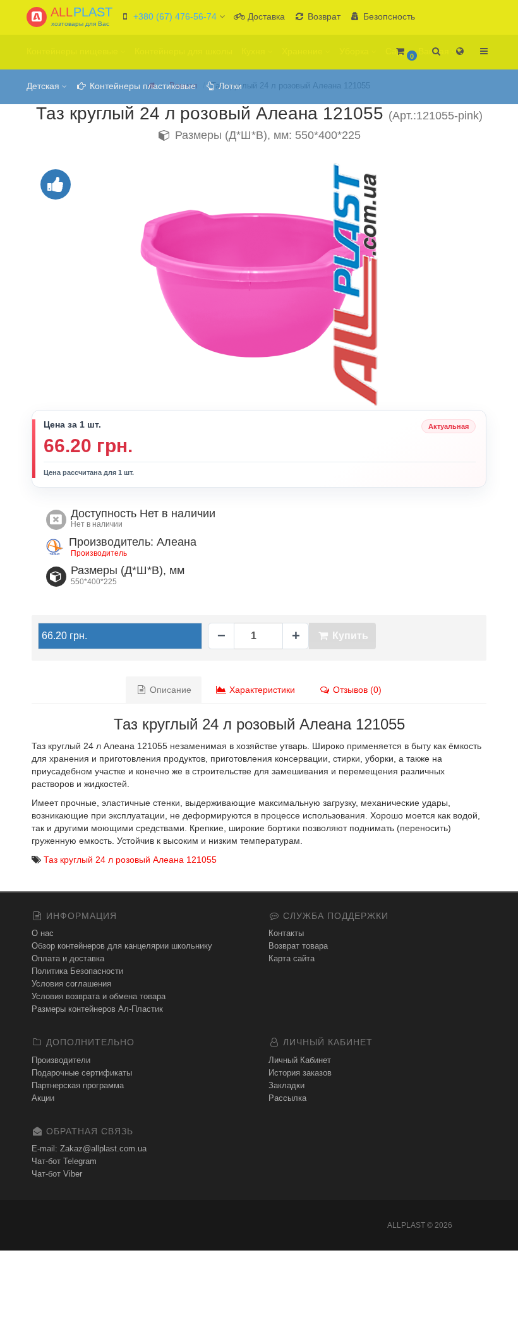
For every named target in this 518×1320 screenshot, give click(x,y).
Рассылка (287, 1098)
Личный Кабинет (299, 1060)
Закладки (286, 1085)
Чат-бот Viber (57, 1174)
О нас (43, 933)
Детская (44, 86)
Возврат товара (298, 946)
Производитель (99, 553)
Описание (169, 690)
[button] (406, 52)
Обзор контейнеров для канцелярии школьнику (122, 946)
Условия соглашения (71, 983)
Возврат (322, 16)
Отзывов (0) (356, 690)
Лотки (229, 86)
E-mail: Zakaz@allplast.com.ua (89, 1148)
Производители (61, 1060)
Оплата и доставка (68, 958)
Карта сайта (291, 958)
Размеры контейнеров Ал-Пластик (97, 1009)
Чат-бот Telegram (64, 1161)
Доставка (265, 16)
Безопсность (388, 16)
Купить (349, 635)
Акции (43, 1098)
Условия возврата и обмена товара (99, 996)
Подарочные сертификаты (82, 1072)
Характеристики (261, 690)
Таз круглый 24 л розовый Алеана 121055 (130, 860)
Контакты (286, 933)
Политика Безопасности (77, 971)
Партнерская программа (78, 1085)
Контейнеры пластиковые (141, 86)
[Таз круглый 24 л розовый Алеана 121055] (259, 283)
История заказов (300, 1072)
